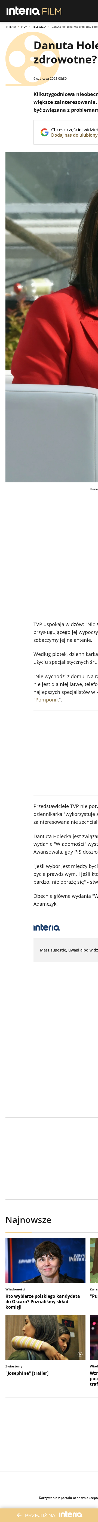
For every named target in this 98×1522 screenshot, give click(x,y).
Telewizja (39, 26)
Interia (10, 26)
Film (24, 26)
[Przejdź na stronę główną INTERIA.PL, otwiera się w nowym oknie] (23, 11)
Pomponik (47, 699)
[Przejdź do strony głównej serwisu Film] (52, 11)
